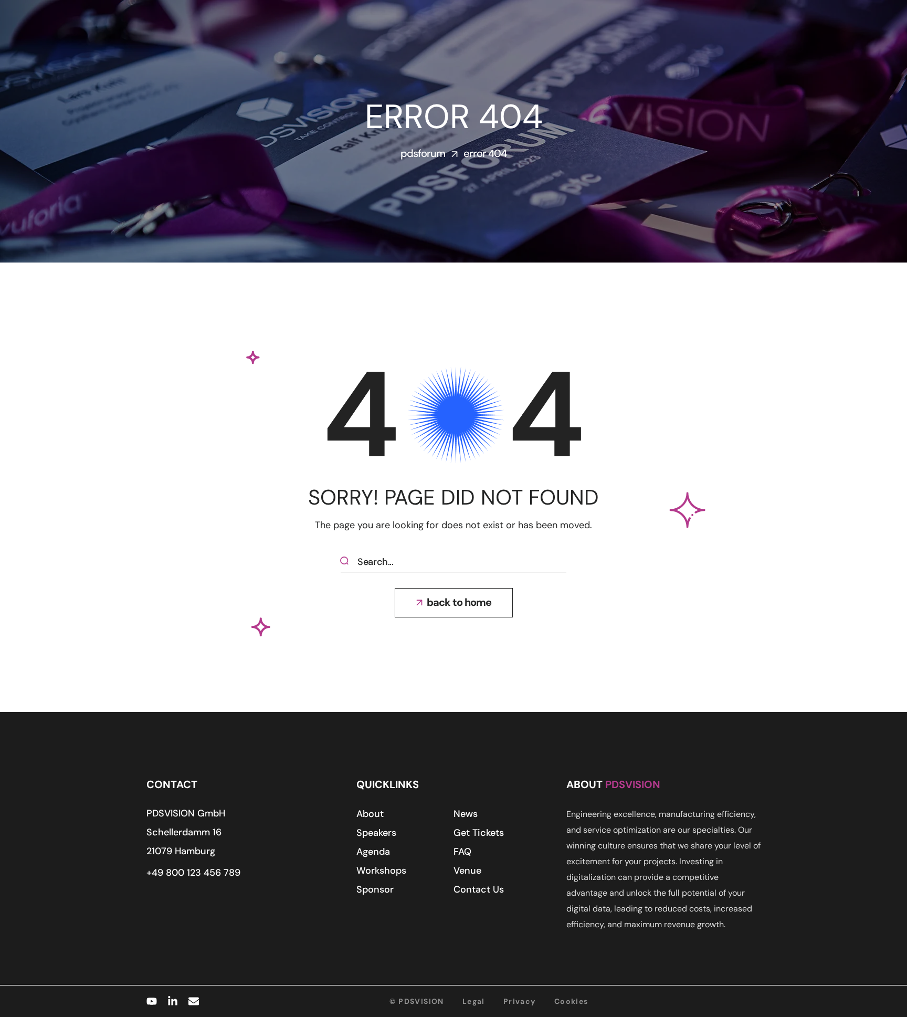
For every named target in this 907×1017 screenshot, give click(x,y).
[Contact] (193, 1001)
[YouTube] (151, 1001)
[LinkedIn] (172, 1001)
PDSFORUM (422, 153)
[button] (454, 602)
